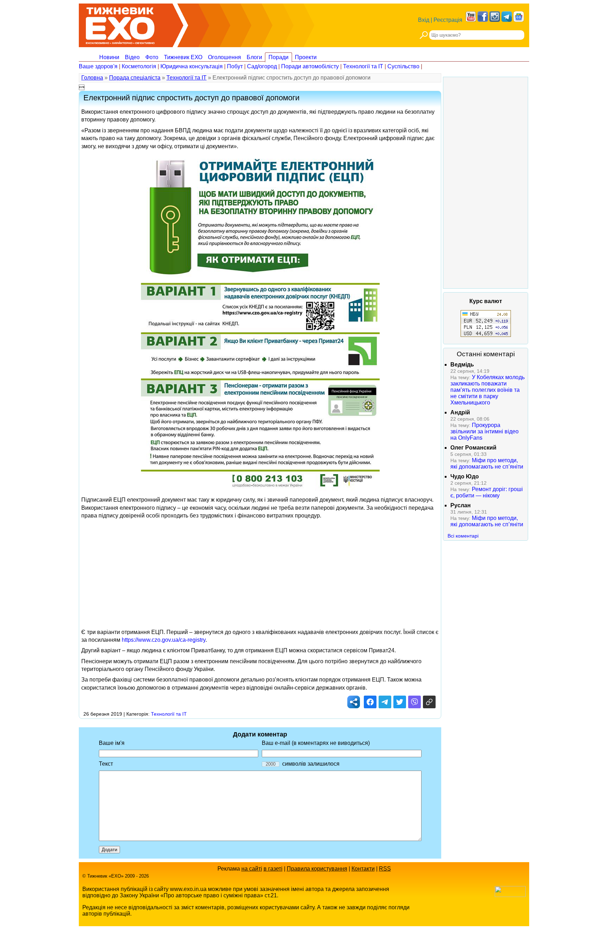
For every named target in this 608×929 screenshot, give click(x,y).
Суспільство (403, 66)
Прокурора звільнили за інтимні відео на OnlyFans (484, 431)
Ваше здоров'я (98, 66)
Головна (92, 78)
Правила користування (317, 869)
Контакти (363, 869)
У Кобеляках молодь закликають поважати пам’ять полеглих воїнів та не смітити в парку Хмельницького (487, 390)
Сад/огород (262, 66)
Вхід (423, 20)
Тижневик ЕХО (183, 57)
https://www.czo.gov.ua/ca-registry (163, 640)
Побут (235, 66)
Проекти (306, 57)
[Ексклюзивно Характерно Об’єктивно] (120, 24)
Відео (132, 57)
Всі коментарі (463, 536)
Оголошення (224, 57)
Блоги (254, 57)
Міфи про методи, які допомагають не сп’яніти (486, 463)
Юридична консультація (191, 66)
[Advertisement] (260, 572)
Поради (278, 57)
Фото (151, 57)
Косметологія (139, 66)
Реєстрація (447, 20)
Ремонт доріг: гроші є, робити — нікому (486, 492)
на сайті (251, 869)
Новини (109, 57)
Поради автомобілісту (310, 66)
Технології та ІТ (363, 66)
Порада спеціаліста (134, 78)
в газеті (273, 869)
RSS (385, 869)
